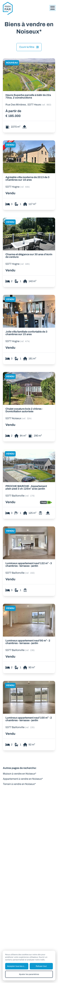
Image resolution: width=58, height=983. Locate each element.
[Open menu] (52, 8)
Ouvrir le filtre (26, 47)
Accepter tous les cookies (17, 966)
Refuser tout (41, 966)
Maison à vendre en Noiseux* (19, 773)
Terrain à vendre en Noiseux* (19, 784)
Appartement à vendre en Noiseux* (23, 779)
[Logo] (16, 8)
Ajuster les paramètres (29, 974)
